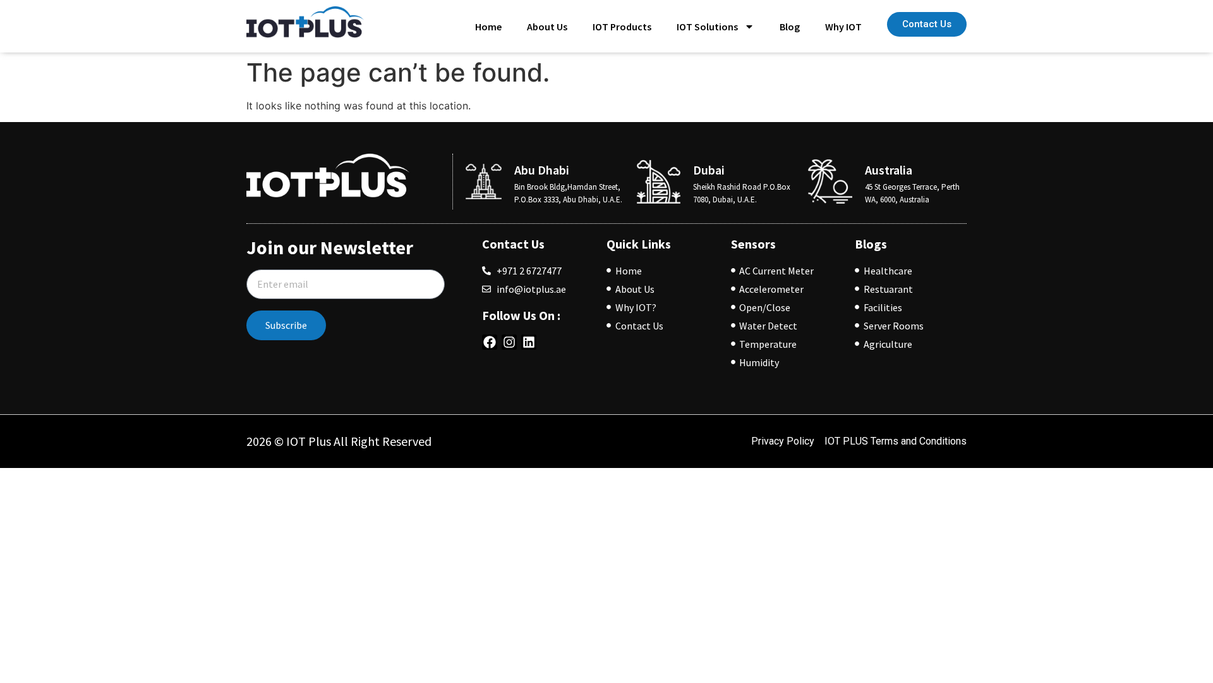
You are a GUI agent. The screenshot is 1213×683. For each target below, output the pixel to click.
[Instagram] (509, 342)
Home (488, 26)
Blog (790, 26)
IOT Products (622, 26)
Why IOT (843, 26)
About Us (547, 26)
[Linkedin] (528, 342)
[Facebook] (489, 342)
